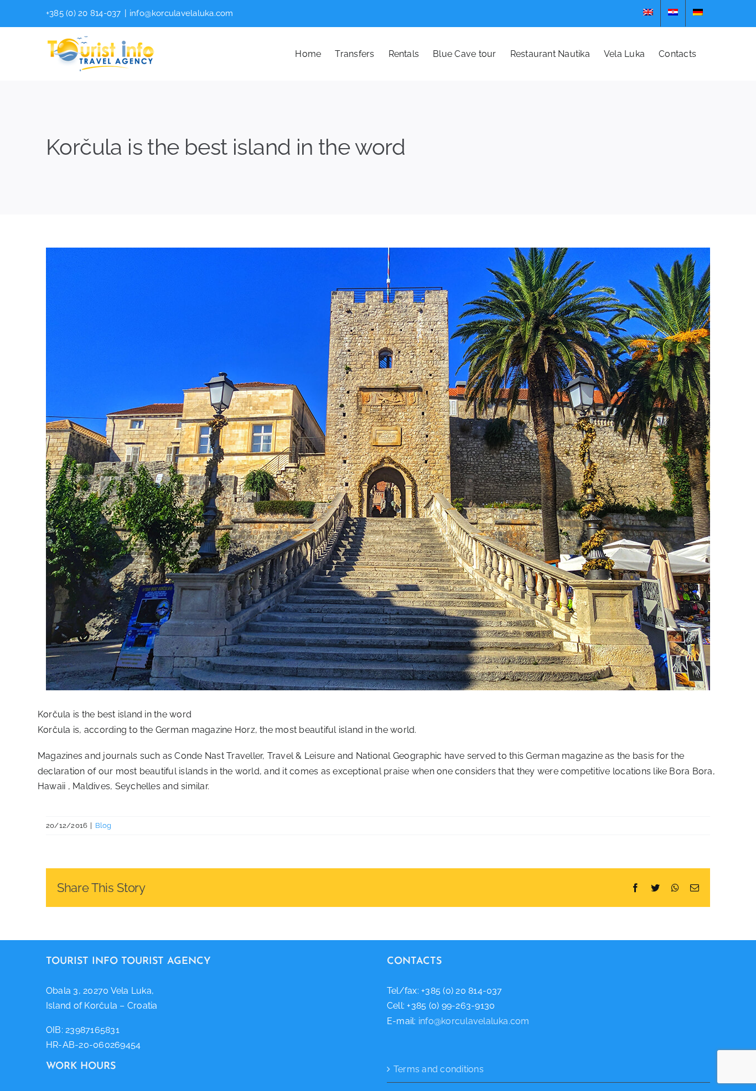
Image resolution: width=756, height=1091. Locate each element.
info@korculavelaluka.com (182, 13)
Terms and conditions (438, 1069)
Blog (103, 825)
